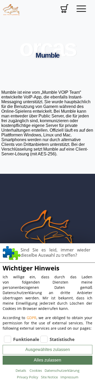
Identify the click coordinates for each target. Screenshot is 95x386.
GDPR (31, 317)
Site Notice (49, 377)
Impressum (69, 377)
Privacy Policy (27, 377)
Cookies (36, 370)
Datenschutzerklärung (62, 370)
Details (21, 370)
